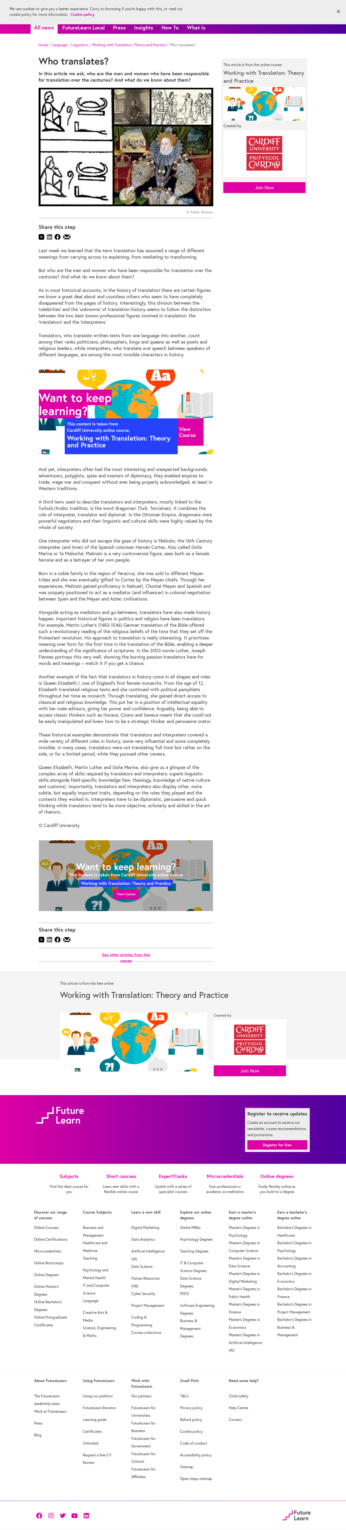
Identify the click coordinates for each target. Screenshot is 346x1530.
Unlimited (90, 1443)
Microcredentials (47, 1251)
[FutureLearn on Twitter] (62, 1515)
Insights (143, 27)
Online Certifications (50, 1239)
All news (44, 27)
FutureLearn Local (83, 27)
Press (119, 27)
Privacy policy (191, 1407)
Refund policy (191, 1419)
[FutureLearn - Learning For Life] (296, 1514)
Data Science (142, 1266)
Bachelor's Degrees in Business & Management (294, 1327)
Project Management (147, 1305)
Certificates (92, 1431)
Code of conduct (193, 1443)
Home (43, 44)
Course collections (146, 1332)
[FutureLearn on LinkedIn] (86, 1515)
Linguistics (79, 44)
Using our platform (98, 1396)
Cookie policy (191, 1431)
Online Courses (46, 1227)
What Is (196, 27)
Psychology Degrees (196, 1239)
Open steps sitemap (196, 1478)
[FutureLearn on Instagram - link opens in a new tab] (51, 1515)
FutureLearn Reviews (99, 1407)
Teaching (90, 1258)
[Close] (338, 11)
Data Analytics (143, 1239)
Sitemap (186, 1466)
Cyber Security (143, 1293)
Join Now (264, 187)
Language (59, 44)
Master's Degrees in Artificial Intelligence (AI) (245, 1342)
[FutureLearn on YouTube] (74, 1515)
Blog (37, 1435)
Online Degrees (46, 1274)
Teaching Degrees (194, 1251)
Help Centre (238, 1407)
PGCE (184, 1293)
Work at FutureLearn (50, 1411)
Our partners (141, 1396)
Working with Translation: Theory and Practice (129, 44)
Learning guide (94, 1419)
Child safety (238, 1396)
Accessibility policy (195, 1455)
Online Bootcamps (49, 1263)
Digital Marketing (145, 1227)
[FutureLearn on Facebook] (40, 1515)
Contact (235, 1419)
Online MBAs (190, 1227)
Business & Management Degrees (190, 1328)
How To (170, 27)
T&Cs (184, 1396)
